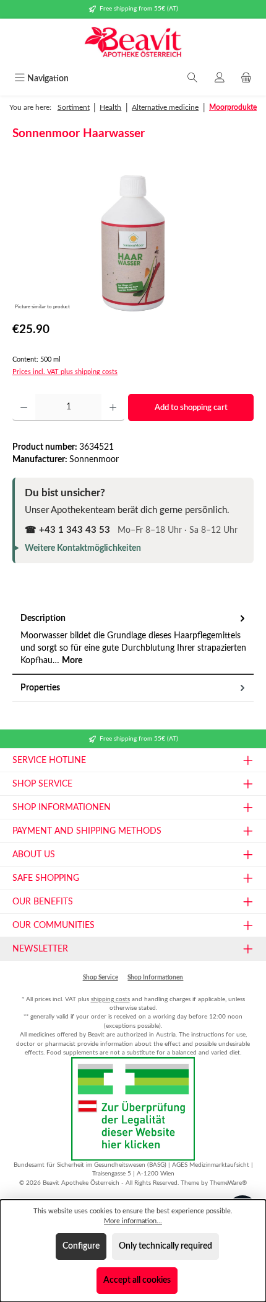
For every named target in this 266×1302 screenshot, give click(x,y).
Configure (81, 1246)
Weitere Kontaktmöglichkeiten (83, 548)
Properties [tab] (40, 688)
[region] (133, 243)
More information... (133, 1221)
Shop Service (100, 977)
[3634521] (133, 243)
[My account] (219, 78)
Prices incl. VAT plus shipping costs (65, 371)
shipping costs (110, 999)
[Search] (192, 78)
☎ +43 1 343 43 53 (67, 530)
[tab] (133, 640)
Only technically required (165, 1246)
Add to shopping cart (191, 407)
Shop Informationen (155, 977)
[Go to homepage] (133, 43)
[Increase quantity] (112, 407)
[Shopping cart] (246, 78)
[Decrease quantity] (23, 407)
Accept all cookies (137, 1280)
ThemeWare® (228, 1183)
